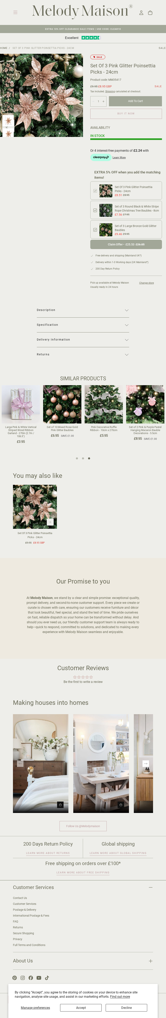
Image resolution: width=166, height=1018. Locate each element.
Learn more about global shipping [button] (118, 853)
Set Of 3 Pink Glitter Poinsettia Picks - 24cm (133, 189)
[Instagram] (22, 977)
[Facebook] (30, 977)
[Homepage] (82, 12)
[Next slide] (146, 763)
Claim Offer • (126, 244)
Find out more (120, 997)
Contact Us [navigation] (20, 898)
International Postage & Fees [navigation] (31, 915)
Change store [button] (146, 283)
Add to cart (135, 101)
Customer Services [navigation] (24, 903)
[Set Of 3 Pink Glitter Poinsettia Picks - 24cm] (35, 507)
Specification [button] (47, 324)
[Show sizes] (50, 522)
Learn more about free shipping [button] (83, 872)
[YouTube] (39, 977)
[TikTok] (47, 977)
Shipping (110, 91)
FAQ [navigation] (15, 921)
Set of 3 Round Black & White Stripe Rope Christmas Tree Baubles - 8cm (137, 208)
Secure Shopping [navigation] (23, 933)
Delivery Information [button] (53, 339)
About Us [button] (23, 961)
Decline (126, 1008)
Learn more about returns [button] (48, 853)
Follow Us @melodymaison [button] (83, 826)
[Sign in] (141, 13)
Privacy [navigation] (17, 939)
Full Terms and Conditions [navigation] (29, 945)
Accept (81, 1008)
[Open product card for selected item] (60, 805)
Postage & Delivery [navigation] (24, 909)
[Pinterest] (14, 977)
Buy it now (126, 113)
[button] (15, 12)
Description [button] (46, 310)
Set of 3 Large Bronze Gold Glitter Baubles (135, 228)
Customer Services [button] (33, 887)
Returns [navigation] (18, 927)
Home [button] (3, 48)
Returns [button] (43, 354)
